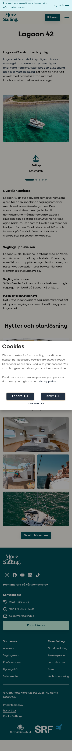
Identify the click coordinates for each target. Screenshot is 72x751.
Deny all (53, 396)
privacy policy (47, 381)
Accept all (20, 396)
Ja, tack (58, 5)
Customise (36, 404)
